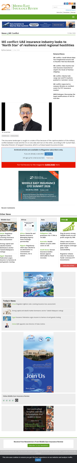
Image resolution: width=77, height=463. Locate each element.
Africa (23, 220)
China (63, 220)
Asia (43, 220)
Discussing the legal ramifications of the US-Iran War (64, 96)
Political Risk (14, 136)
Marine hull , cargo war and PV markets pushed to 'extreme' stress (63, 78)
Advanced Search (70, 10)
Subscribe (59, 12)
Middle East (5, 136)
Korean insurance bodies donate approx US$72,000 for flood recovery (47, 254)
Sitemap (73, 12)
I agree (38, 460)
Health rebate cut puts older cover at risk (48, 244)
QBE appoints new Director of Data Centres (28, 324)
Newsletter (66, 12)
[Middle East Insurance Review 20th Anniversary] (24, 7)
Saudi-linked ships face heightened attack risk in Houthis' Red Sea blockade (64, 60)
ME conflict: (10, 42)
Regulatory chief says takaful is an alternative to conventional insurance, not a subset (27, 251)
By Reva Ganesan (6, 50)
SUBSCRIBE (50, 165)
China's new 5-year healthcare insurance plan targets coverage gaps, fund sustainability (68, 246)
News (4, 33)
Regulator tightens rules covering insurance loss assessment (7, 236)
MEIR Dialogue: (58, 94)
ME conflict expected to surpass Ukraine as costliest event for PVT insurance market (63, 87)
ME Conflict (14, 33)
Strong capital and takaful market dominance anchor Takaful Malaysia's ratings (7, 248)
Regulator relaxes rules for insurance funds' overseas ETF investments (67, 257)
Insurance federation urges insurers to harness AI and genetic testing (8, 259)
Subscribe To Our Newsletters (38, 445)
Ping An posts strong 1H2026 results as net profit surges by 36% (68, 235)
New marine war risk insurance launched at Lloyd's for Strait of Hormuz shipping (63, 69)
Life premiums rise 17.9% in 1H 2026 (48, 235)
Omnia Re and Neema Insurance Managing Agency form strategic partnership (27, 237)
